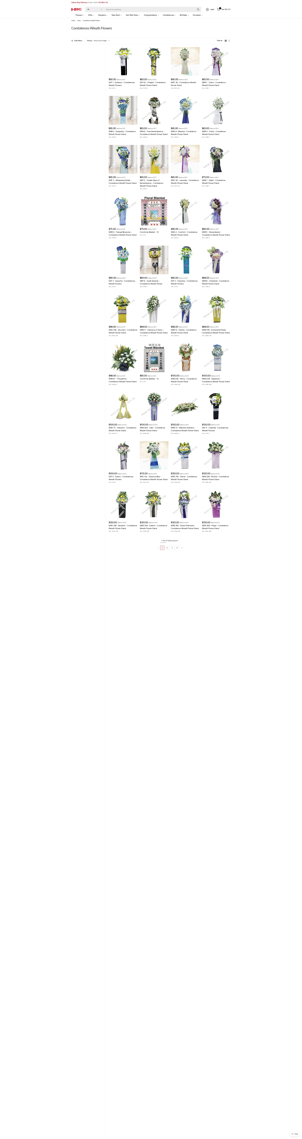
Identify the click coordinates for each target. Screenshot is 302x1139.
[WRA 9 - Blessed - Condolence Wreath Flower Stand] (185, 110)
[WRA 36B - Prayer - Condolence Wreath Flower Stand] (216, 504)
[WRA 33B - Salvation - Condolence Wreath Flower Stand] (123, 504)
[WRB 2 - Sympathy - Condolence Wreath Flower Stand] (123, 110)
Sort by (89, 41)
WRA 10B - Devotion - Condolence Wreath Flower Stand (123, 331)
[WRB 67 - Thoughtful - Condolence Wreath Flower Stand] (123, 357)
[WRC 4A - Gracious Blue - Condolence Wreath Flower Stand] (154, 455)
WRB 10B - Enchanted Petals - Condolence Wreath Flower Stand (216, 331)
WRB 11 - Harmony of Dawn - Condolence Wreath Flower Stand (154, 331)
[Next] (182, 548)
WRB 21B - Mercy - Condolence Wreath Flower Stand (184, 380)
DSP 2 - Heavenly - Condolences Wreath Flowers (184, 282)
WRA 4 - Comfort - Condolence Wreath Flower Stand (184, 233)
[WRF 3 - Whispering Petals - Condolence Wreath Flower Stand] (123, 159)
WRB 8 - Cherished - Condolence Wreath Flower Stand (215, 282)
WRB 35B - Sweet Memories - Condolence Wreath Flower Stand (185, 526)
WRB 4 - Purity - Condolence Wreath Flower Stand (214, 132)
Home (73, 20)
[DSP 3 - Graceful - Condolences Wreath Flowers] (123, 260)
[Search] (198, 9)
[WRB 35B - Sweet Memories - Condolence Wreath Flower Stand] (185, 504)
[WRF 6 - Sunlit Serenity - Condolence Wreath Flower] (154, 260)
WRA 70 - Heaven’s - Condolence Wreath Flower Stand (122, 429)
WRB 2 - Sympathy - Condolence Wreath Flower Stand (122, 132)
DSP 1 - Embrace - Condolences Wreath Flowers (122, 83)
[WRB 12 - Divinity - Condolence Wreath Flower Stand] (185, 308)
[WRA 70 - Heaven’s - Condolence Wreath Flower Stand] (123, 406)
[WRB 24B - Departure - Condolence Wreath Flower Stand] (216, 357)
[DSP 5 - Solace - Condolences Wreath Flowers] (123, 455)
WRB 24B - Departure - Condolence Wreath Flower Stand (216, 380)
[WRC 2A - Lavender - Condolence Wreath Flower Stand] (185, 159)
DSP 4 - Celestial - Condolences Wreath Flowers (215, 429)
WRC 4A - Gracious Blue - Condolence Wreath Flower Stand (154, 478)
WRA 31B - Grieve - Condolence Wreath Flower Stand (184, 478)
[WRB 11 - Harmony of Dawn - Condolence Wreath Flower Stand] (154, 308)
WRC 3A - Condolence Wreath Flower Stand (183, 83)
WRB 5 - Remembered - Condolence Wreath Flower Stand (216, 233)
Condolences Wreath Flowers (91, 20)
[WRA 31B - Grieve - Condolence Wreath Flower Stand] (185, 455)
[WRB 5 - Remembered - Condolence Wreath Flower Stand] (216, 211)
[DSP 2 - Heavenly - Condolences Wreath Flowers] (185, 260)
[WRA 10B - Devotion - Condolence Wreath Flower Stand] (123, 308)
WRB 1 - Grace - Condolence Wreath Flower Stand (214, 83)
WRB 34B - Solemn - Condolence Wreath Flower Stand (153, 526)
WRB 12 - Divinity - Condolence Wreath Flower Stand (183, 331)
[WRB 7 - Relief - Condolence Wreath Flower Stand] (216, 159)
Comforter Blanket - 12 (149, 379)
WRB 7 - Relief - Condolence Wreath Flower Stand (213, 181)
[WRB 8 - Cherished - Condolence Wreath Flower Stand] (216, 260)
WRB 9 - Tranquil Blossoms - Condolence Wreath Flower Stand (122, 233)
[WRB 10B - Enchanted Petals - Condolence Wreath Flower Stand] (216, 308)
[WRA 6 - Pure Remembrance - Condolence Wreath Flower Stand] (154, 110)
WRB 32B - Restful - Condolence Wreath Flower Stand (215, 478)
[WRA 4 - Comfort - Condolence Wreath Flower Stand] (185, 211)
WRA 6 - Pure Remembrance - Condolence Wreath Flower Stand (154, 132)
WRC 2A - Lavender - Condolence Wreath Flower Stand (185, 181)
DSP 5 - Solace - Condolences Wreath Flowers (121, 478)
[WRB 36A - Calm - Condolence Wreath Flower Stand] (154, 406)
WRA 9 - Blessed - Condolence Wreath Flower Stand (183, 132)
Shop (79, 20)
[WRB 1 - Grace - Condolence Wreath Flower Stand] (216, 61)
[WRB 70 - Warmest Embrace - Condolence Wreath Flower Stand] (185, 406)
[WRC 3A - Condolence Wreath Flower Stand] (185, 61)
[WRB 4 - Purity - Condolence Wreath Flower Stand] (216, 110)
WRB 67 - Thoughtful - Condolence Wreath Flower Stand (122, 380)
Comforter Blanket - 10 (149, 232)
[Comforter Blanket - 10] (154, 211)
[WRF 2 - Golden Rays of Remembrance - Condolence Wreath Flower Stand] (154, 159)
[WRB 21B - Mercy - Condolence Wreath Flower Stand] (185, 357)
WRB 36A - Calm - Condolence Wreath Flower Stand (152, 429)
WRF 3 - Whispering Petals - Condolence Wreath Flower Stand (122, 181)
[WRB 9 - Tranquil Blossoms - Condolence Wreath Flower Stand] (123, 211)
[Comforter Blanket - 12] (154, 357)
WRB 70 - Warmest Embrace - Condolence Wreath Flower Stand (185, 429)
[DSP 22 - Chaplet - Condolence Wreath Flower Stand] (154, 61)
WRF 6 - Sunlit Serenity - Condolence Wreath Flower (151, 282)
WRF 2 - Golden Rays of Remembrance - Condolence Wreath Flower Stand (151, 183)
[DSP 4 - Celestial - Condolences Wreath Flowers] (216, 406)
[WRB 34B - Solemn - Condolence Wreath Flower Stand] (154, 504)
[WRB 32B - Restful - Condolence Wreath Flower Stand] (216, 455)
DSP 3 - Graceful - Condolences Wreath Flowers (122, 282)
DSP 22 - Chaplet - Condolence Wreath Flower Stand (153, 83)
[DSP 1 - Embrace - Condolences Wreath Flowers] (123, 61)
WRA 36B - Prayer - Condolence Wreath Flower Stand (215, 526)
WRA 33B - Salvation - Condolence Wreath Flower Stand (123, 526)
